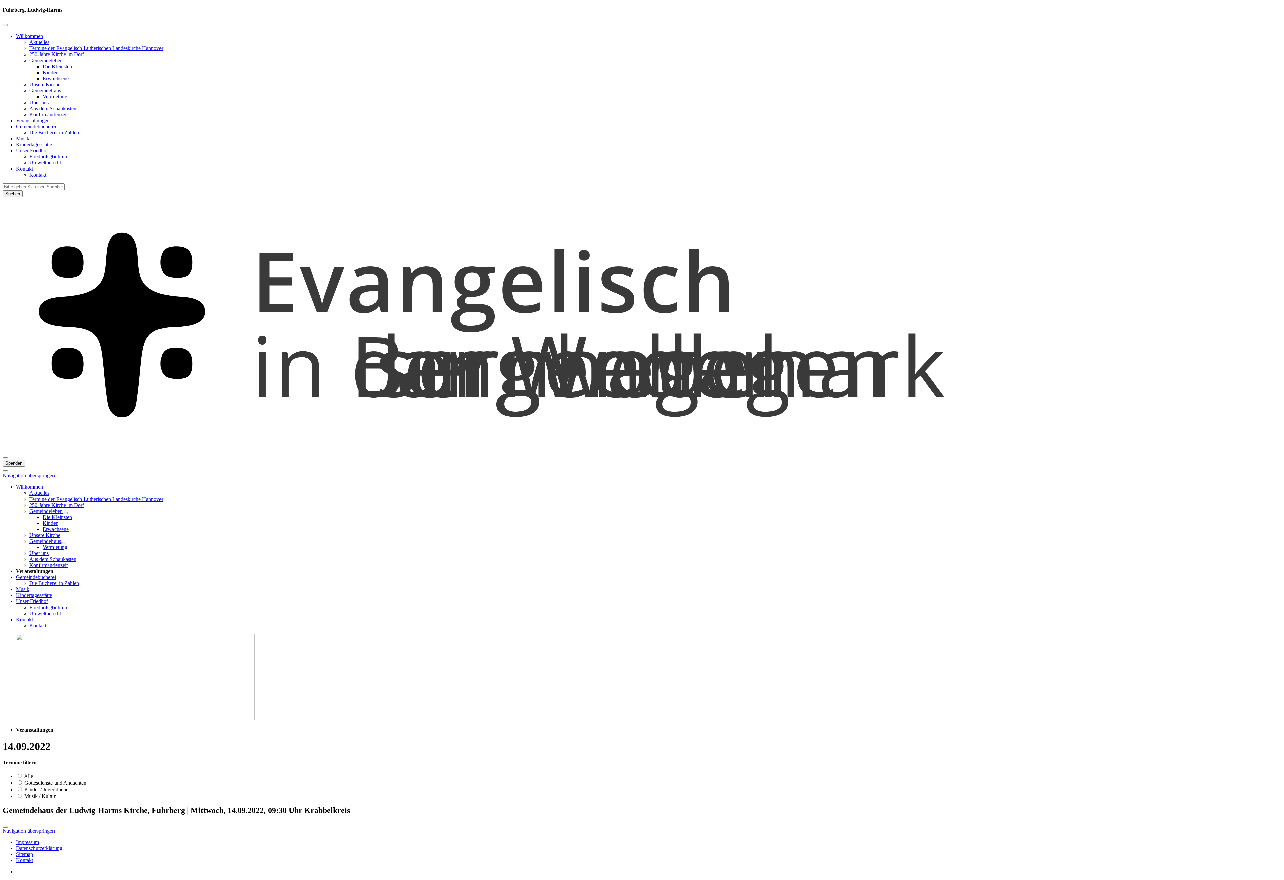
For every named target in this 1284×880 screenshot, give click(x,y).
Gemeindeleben (46, 60)
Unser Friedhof (32, 150)
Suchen (12, 193)
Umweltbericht (45, 163)
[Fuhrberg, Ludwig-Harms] (642, 450)
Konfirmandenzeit (48, 114)
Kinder (50, 72)
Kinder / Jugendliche (45, 789)
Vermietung (55, 96)
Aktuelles (39, 42)
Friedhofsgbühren (48, 156)
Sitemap (24, 854)
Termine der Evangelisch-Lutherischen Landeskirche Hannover (96, 48)
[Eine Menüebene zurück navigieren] (5, 25)
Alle (28, 776)
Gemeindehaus (45, 90)
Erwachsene (56, 78)
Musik (22, 138)
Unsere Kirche (44, 84)
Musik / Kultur (39, 796)
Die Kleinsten (57, 66)
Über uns (39, 102)
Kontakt (24, 169)
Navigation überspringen (29, 475)
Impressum (27, 842)
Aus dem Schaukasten (52, 108)
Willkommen (29, 36)
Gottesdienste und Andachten (54, 783)
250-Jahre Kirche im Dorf (56, 54)
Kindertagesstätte (34, 144)
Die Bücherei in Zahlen (54, 132)
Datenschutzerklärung (39, 848)
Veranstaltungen (33, 120)
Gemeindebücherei (36, 126)
